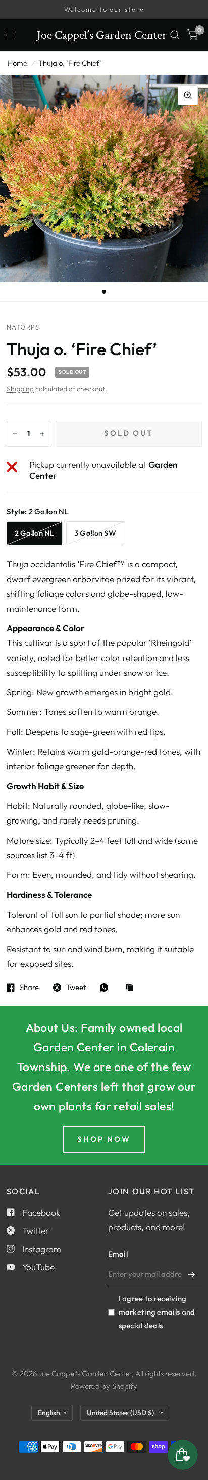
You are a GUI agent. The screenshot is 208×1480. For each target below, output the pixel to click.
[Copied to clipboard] (132, 988)
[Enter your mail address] (192, 1274)
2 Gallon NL (35, 533)
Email (118, 1254)
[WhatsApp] (106, 987)
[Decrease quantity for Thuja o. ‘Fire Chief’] (14, 433)
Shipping (20, 388)
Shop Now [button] (104, 1139)
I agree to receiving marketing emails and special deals (157, 1312)
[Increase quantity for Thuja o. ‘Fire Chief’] (42, 433)
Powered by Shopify (104, 1386)
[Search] (175, 35)
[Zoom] (188, 95)
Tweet (76, 987)
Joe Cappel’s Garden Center (102, 35)
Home (17, 63)
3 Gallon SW (95, 533)
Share (29, 987)
